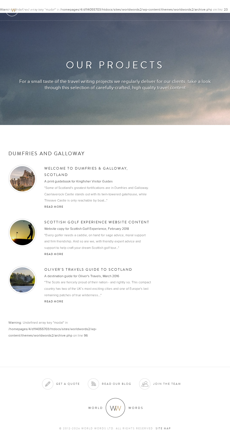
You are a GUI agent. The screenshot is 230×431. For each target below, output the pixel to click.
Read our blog (116, 384)
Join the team (167, 384)
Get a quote (68, 384)
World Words (36, 10)
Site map (163, 428)
